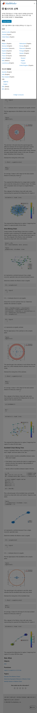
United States (5, 37)
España (4, 50)
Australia (4, 72)
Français (23, 63)
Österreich (22, 48)
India (3, 74)
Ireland (4, 58)
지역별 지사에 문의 (18, 95)
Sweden (21, 53)
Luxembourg (5, 63)
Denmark (4, 46)
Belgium (4, 43)
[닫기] (34, 3)
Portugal (21, 50)
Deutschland (5, 48)
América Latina (6, 32)
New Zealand (5, 77)
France (4, 55)
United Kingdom (23, 65)
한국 (3, 89)
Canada (4, 34)
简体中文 (5, 81)
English (23, 60)
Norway (21, 46)
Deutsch (23, 58)
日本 (3, 86)
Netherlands (22, 43)
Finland (4, 53)
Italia (3, 60)
